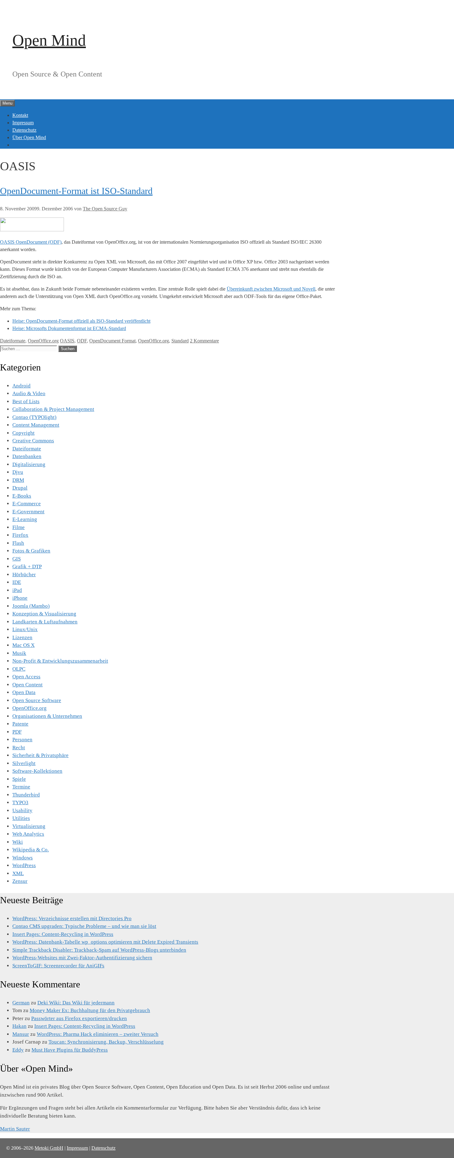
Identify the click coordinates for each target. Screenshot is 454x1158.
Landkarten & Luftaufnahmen (45, 622)
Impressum (23, 122)
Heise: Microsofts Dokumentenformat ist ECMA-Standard (69, 328)
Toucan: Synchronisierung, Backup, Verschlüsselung (106, 1042)
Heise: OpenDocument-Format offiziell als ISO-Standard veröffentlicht (81, 321)
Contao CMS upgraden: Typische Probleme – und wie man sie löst (84, 926)
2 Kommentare (204, 340)
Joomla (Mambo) (31, 606)
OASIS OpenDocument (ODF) (30, 242)
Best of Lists (26, 401)
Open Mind (49, 40)
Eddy (18, 1050)
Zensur (19, 881)
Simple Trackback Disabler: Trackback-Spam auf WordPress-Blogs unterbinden (99, 950)
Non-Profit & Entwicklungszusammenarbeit (60, 661)
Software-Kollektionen (37, 771)
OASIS (67, 340)
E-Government (28, 512)
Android (21, 386)
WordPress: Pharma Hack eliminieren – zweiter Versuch (97, 1034)
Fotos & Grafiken (31, 551)
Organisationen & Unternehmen (47, 716)
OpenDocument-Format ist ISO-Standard (76, 191)
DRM (18, 480)
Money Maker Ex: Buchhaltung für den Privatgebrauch (90, 1010)
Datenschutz (24, 130)
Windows (22, 858)
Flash (18, 543)
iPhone (19, 598)
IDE (16, 582)
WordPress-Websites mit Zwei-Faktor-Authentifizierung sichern (82, 958)
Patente (20, 724)
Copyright (23, 433)
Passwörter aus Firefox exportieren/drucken (79, 1018)
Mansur (20, 1034)
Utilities (21, 818)
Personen (22, 739)
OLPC (18, 669)
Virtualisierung (28, 826)
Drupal (19, 488)
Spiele (19, 779)
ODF (82, 340)
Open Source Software (36, 700)
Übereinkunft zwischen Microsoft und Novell (271, 289)
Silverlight (24, 763)
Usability (22, 810)
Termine (21, 787)
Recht (18, 748)
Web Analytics (28, 834)
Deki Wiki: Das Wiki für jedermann (76, 1003)
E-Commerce (26, 504)
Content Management (35, 425)
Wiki (17, 842)
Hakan (19, 1026)
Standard (180, 340)
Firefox (20, 535)
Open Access (26, 677)
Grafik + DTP (27, 566)
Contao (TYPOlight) (34, 417)
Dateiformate (12, 340)
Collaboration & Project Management (53, 409)
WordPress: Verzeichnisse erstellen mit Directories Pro (72, 918)
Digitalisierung (28, 464)
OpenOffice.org (43, 340)
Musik (19, 653)
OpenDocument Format (112, 340)
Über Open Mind (29, 137)
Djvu (17, 472)
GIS (16, 559)
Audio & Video (28, 393)
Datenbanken (26, 456)
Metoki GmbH (49, 1148)
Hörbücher (24, 574)
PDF (17, 732)
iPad (17, 590)
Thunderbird (26, 795)
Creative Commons (33, 441)
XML (18, 873)
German (21, 1003)
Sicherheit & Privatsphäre (40, 755)
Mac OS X (23, 645)
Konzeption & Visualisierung (44, 614)
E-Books (21, 496)
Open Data (24, 692)
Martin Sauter (15, 1129)
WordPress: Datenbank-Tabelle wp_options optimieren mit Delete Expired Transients (105, 942)
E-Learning (24, 519)
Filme (18, 527)
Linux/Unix (25, 629)
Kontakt (20, 115)
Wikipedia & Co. (30, 850)
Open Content (27, 685)
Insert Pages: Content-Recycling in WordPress (62, 934)
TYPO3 (20, 802)
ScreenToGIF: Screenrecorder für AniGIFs (58, 966)
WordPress (24, 865)
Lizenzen (22, 637)
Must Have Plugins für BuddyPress (70, 1050)
